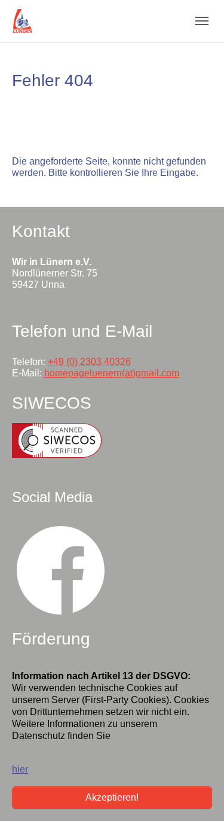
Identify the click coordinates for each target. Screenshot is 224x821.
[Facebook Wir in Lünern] (61, 570)
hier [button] (20, 769)
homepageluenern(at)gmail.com (111, 373)
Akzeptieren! (112, 797)
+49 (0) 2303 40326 (89, 362)
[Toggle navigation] (202, 21)
